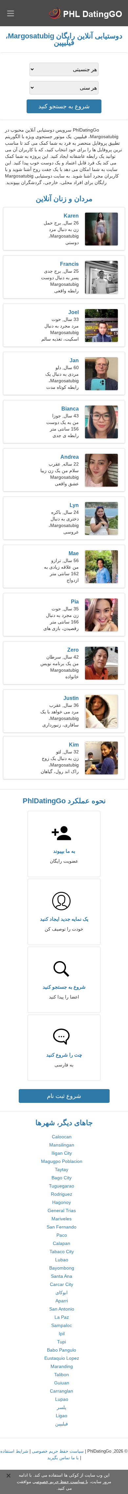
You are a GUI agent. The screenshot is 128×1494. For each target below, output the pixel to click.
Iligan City (62, 1153)
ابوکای (61, 1292)
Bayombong (61, 1268)
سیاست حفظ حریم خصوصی (58, 1451)
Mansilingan (61, 1144)
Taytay (61, 1169)
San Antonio (61, 1309)
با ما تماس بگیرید (63, 1457)
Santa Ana (61, 1276)
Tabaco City (62, 1251)
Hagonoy (61, 1202)
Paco (61, 1235)
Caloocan (62, 1136)
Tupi (61, 1341)
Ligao (61, 1415)
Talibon (61, 1374)
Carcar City (61, 1284)
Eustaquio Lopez (61, 1358)
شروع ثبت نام (64, 1096)
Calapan (61, 1243)
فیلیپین (61, 1423)
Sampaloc (61, 1325)
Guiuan (61, 1382)
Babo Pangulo (61, 1350)
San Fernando (61, 1227)
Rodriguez (61, 1194)
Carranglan (61, 1391)
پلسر (61, 1407)
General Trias (62, 1210)
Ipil (62, 1333)
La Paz (61, 1317)
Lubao (61, 1259)
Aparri (61, 1300)
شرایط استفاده (14, 1451)
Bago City (62, 1177)
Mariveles (62, 1218)
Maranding (62, 1366)
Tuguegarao (61, 1186)
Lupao (61, 1399)
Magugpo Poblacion (61, 1161)
